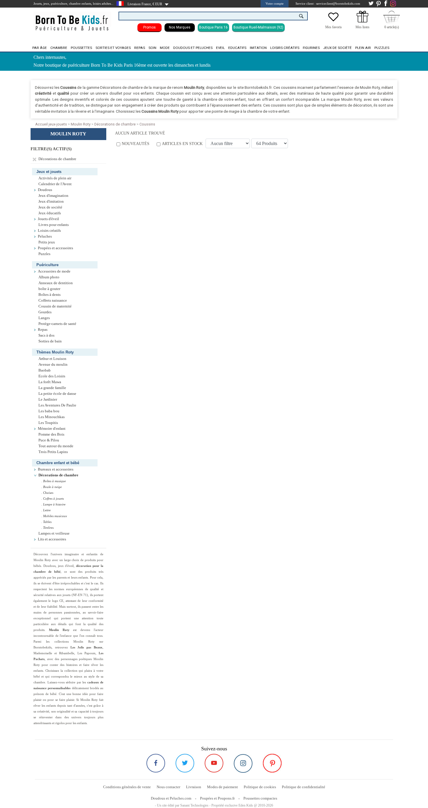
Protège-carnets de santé (57, 324)
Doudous (45, 190)
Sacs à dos (46, 335)
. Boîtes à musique (53, 481)
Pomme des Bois (51, 434)
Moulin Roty (81, 124)
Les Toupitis (48, 423)
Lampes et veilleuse (54, 533)
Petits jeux (46, 242)
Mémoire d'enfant (52, 429)
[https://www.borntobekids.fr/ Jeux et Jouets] (72, 19)
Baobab (44, 370)
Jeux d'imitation (51, 201)
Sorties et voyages (113, 48)
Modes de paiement (222, 787)
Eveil (220, 48)
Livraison (193, 787)
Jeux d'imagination (53, 196)
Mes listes (362, 27)
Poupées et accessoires (55, 248)
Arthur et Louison (52, 359)
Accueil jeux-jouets (51, 124)
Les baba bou (48, 411)
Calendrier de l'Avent (55, 184)
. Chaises (47, 492)
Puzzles (381, 48)
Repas (139, 48)
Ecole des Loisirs (51, 376)
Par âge (39, 48)
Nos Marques (179, 27)
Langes (44, 318)
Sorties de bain (50, 341)
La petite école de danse (57, 394)
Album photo (48, 277)
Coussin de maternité (55, 306)
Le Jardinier (47, 399)
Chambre (58, 48)
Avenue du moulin (53, 365)
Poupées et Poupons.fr (217, 798)
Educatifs (237, 48)
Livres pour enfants (53, 225)
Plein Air (363, 48)
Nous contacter (168, 787)
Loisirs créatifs (284, 48)
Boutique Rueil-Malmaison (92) (258, 27)
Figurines (311, 48)
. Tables (46, 522)
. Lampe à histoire (53, 504)
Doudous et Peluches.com (171, 798)
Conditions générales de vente (127, 787)
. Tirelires (47, 527)
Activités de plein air (54, 178)
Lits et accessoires (52, 539)
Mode (165, 48)
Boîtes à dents (49, 295)
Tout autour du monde (55, 446)
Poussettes (81, 48)
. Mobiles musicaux (54, 516)
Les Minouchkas (51, 417)
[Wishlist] (333, 21)
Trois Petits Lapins (53, 452)
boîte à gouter (49, 289)
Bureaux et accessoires (55, 469)
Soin (152, 48)
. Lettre (46, 510)
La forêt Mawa (49, 382)
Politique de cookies (260, 787)
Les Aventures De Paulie (57, 405)
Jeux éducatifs (49, 213)
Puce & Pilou (48, 440)
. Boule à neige (51, 487)
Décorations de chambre (115, 124)
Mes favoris (333, 27)
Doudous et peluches (193, 48)
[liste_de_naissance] (362, 21)
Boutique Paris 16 (213, 27)
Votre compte (275, 3)
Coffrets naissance (52, 300)
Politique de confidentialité (303, 787)
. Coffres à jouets (52, 498)
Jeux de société (337, 48)
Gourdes (45, 312)
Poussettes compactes (260, 798)
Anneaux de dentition (55, 283)
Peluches (45, 236)
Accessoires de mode (54, 271)
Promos (149, 27)
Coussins (147, 124)
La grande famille (52, 388)
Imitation (258, 48)
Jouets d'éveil (48, 219)
